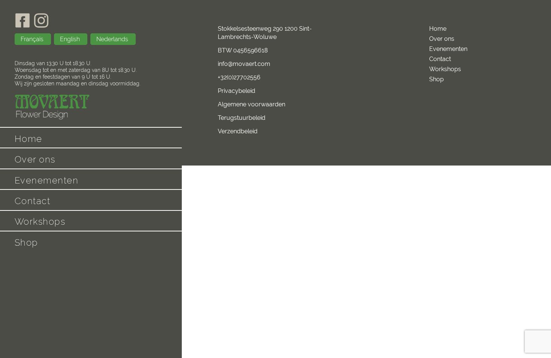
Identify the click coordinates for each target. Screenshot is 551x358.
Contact (33, 200)
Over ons (35, 159)
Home (28, 138)
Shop (26, 242)
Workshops (40, 221)
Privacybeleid (236, 90)
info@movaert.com (244, 63)
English (70, 39)
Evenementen (47, 180)
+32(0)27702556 (239, 77)
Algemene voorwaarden (251, 104)
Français (33, 39)
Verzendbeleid (238, 131)
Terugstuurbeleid (241, 117)
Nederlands (113, 39)
